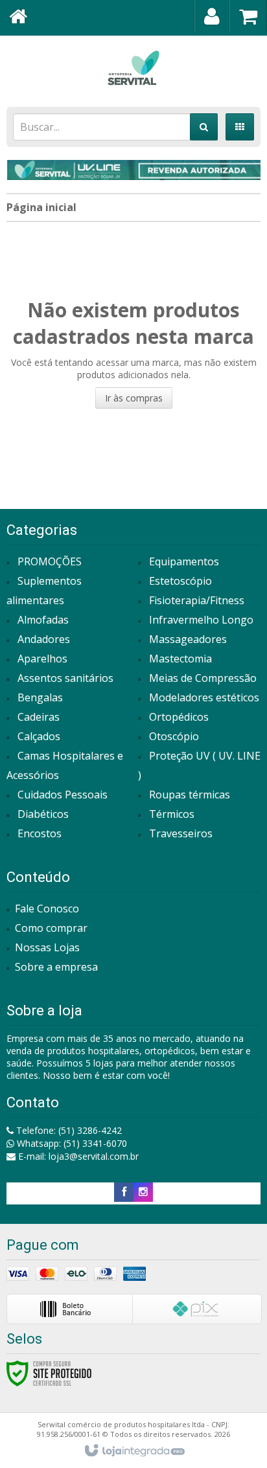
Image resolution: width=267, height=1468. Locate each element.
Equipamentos (184, 561)
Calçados (38, 736)
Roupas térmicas (189, 794)
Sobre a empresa (56, 967)
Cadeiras (38, 717)
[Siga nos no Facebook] (124, 1192)
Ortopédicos (179, 717)
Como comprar (51, 928)
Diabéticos (43, 814)
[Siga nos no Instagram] (143, 1192)
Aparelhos (42, 658)
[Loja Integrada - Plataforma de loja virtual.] (133, 1451)
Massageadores (188, 639)
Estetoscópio (180, 581)
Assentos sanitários (65, 678)
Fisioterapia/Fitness (196, 600)
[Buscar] (204, 127)
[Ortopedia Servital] (133, 68)
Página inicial (41, 207)
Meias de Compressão (203, 678)
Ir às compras (134, 398)
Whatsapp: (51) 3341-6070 (70, 1143)
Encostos (39, 833)
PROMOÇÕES (49, 561)
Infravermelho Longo (201, 620)
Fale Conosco (47, 908)
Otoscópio (174, 736)
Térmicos (171, 814)
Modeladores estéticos (204, 697)
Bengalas (40, 697)
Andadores (43, 639)
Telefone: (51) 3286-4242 (68, 1130)
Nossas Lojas (47, 947)
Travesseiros (181, 833)
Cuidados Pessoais (62, 794)
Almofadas (43, 620)
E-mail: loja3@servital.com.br (77, 1156)
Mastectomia (180, 658)
